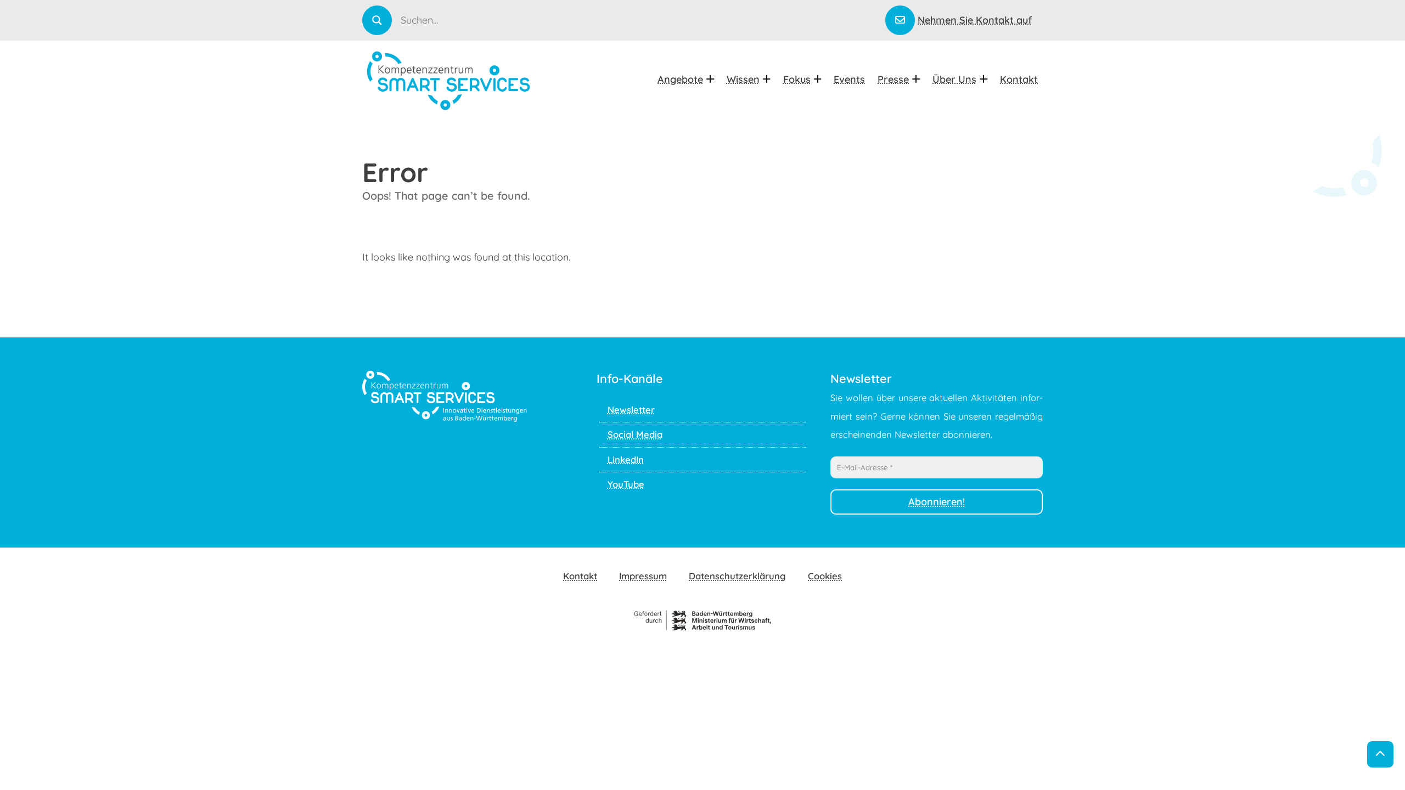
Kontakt (1019, 79)
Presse (893, 79)
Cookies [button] (825, 576)
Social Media (635, 434)
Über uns (954, 79)
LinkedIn (626, 459)
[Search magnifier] (377, 20)
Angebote (680, 79)
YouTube (626, 484)
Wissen (743, 79)
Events (849, 79)
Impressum (643, 576)
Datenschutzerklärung (737, 576)
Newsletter (631, 409)
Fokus (797, 79)
